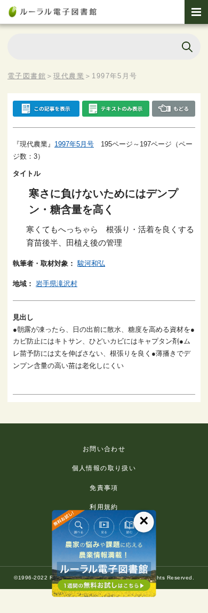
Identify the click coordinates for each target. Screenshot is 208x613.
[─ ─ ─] (196, 12)
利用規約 (104, 507)
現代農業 (68, 76)
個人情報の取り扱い (104, 468)
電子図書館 (26, 76)
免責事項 (104, 488)
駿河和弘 (91, 263)
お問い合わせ (104, 449)
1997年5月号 (74, 144)
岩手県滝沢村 (56, 284)
